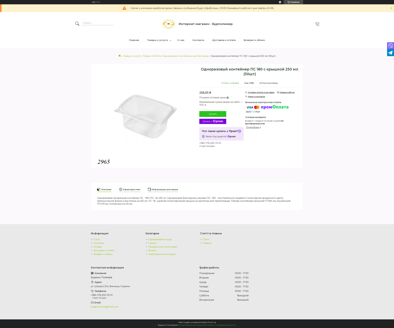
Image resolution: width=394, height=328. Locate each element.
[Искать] (77, 24)
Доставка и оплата (224, 40)
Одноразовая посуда (160, 239)
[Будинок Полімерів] (168, 24)
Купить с (207, 121)
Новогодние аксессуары (162, 254)
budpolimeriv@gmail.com (105, 306)
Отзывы (98, 246)
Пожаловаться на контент (190, 325)
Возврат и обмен (254, 40)
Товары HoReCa (152, 56)
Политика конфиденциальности (220, 325)
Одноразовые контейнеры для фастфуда (186, 56)
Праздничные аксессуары (162, 246)
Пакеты (152, 243)
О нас (181, 40)
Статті (206, 239)
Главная (134, 40)
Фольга (152, 250)
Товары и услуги (157, 40)
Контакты (198, 40)
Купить (213, 114)
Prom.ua (212, 322)
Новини (207, 243)
